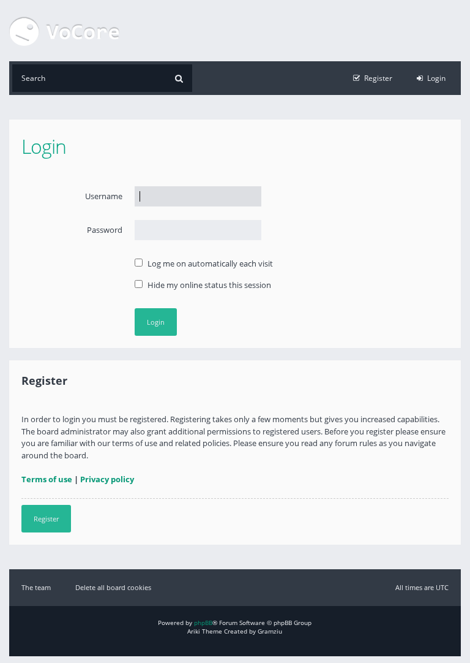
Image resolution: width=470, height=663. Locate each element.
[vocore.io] (64, 30)
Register (46, 518)
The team (36, 587)
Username (103, 196)
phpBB (203, 622)
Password (104, 229)
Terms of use (46, 479)
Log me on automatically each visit (209, 263)
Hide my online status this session (208, 284)
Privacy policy (107, 479)
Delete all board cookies (113, 587)
